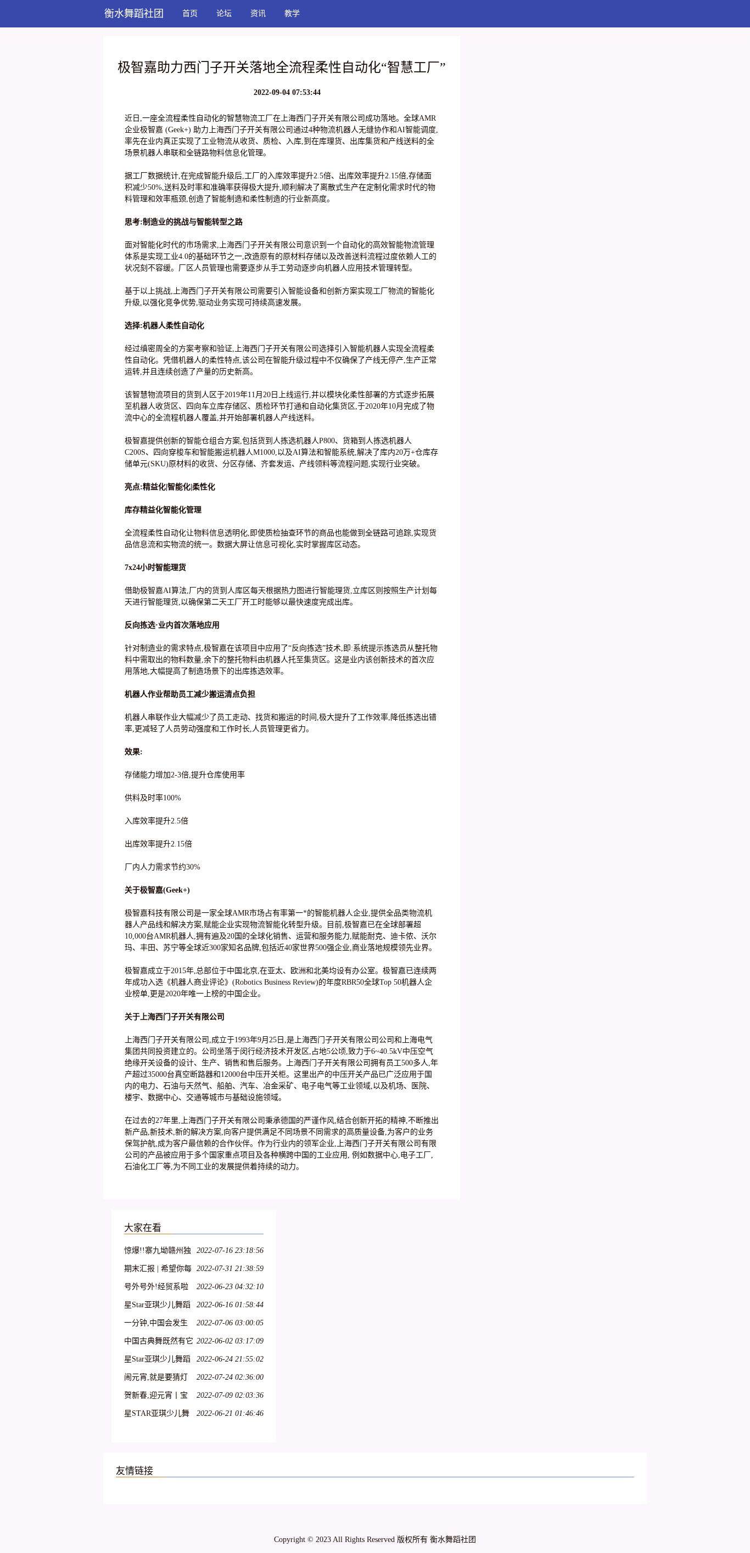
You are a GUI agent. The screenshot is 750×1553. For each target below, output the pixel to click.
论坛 (224, 13)
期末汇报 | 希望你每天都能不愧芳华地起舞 (158, 1270)
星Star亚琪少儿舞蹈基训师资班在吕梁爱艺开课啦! (158, 1306)
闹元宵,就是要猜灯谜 (156, 1379)
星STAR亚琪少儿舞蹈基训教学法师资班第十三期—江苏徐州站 (158, 1415)
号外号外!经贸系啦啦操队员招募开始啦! (156, 1288)
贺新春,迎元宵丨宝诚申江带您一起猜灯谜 (158, 1397)
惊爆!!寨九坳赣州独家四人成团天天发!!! (159, 1252)
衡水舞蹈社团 (134, 13)
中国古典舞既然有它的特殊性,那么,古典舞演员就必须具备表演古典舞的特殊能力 (158, 1342)
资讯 (258, 13)
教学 (292, 13)
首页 (190, 13)
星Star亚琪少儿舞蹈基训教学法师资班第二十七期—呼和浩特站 (158, 1360)
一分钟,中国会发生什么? (156, 1324)
